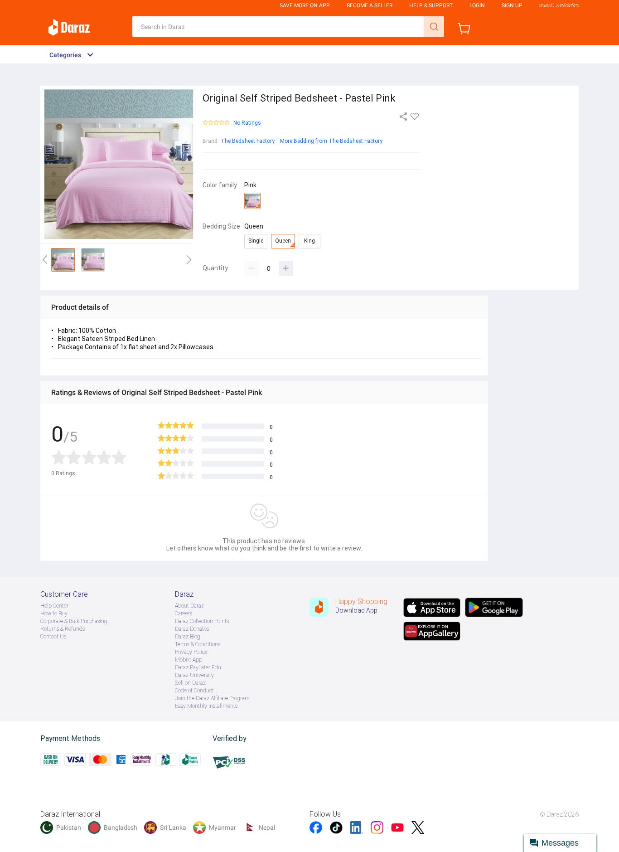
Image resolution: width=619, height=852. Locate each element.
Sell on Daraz (190, 683)
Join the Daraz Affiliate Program (212, 698)
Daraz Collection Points (202, 621)
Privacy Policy (191, 652)
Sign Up (512, 5)
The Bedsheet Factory (248, 141)
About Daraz (189, 606)
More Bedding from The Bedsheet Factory (331, 141)
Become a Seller (369, 5)
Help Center (54, 606)
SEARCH (434, 26)
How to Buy (54, 613)
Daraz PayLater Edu (198, 667)
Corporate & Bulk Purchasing (73, 621)
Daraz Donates (192, 629)
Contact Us (53, 636)
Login (477, 5)
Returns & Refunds (62, 629)
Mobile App (188, 660)
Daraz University (194, 675)
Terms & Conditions (197, 644)
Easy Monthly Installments (206, 706)
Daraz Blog (187, 636)
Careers (183, 613)
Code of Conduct (194, 690)
